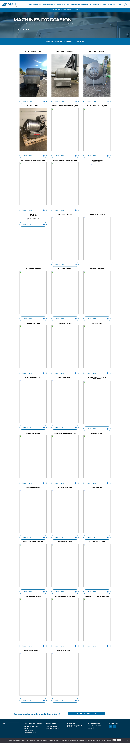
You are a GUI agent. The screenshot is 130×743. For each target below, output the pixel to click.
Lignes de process (63, 4)
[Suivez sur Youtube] (114, 726)
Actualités (111, 4)
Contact (119, 4)
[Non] (128, 740)
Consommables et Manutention (81, 4)
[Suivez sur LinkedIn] (110, 726)
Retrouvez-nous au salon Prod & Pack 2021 (75, 726)
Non (119, 740)
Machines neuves (48, 4)
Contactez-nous (23, 29)
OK (114, 740)
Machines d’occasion (99, 4)
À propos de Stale (35, 4)
